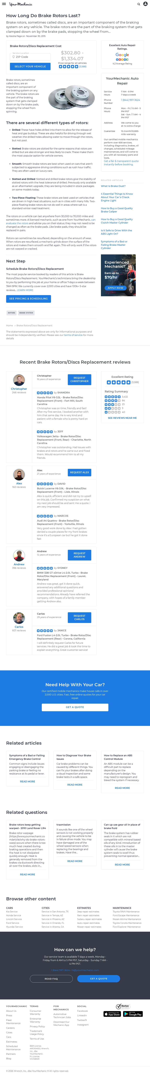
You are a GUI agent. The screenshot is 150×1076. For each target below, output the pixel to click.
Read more (27, 781)
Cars (8, 1037)
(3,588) (82, 66)
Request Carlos (79, 617)
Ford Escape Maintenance (126, 915)
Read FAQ (51, 978)
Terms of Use (37, 1038)
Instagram (83, 1024)
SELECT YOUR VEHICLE (30, 66)
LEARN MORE (25, 290)
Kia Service (11, 911)
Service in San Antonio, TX (55, 911)
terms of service (73, 335)
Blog (8, 1058)
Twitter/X (82, 1020)
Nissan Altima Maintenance (127, 919)
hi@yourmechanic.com (85, 970)
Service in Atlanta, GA (53, 927)
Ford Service (12, 923)
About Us (11, 1011)
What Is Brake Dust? (113, 186)
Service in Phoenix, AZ (53, 919)
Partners (11, 1054)
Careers (10, 1028)
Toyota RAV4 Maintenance (126, 911)
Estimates (11, 1041)
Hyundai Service (14, 927)
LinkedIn (82, 1015)
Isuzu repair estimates (88, 923)
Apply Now (115, 287)
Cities (9, 1032)
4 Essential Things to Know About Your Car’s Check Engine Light (117, 197)
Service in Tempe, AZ (52, 915)
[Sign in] (145, 3)
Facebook (82, 1011)
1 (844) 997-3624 (130, 100)
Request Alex (79, 472)
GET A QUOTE (75, 707)
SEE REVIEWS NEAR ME (122, 418)
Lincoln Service (14, 919)
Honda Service (13, 915)
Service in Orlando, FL (53, 923)
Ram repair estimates (88, 915)
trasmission (64, 824)
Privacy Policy (37, 1026)
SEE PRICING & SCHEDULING (28, 298)
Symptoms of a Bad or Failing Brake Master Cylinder (114, 245)
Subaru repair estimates (89, 919)
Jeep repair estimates (88, 911)
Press (9, 1015)
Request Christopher (79, 379)
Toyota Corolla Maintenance (127, 923)
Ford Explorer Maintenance (126, 927)
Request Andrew (79, 555)
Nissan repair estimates (89, 927)
